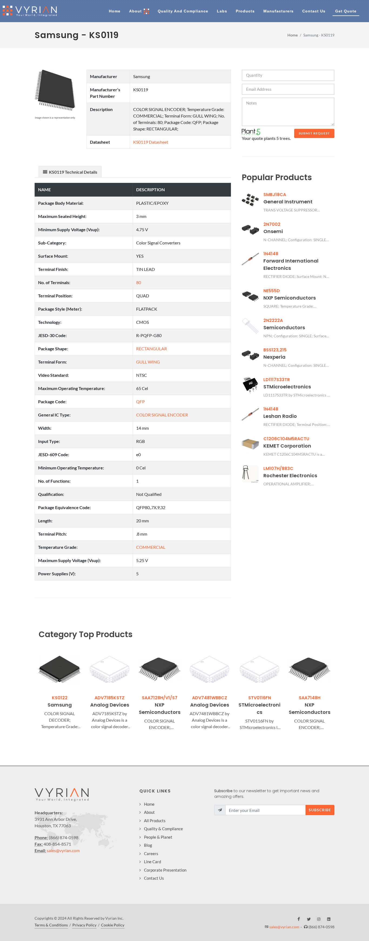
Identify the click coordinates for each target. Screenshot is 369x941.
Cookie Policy (112, 925)
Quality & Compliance (163, 828)
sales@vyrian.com (63, 850)
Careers (151, 853)
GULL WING (148, 361)
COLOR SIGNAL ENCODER (162, 414)
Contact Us (154, 878)
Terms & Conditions (51, 925)
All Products (155, 820)
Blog (148, 845)
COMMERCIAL (150, 547)
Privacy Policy (84, 925)
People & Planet (158, 837)
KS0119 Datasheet (150, 141)
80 (138, 282)
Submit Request (314, 133)
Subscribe (320, 810)
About (149, 812)
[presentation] (34, 689)
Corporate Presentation (165, 870)
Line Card (152, 861)
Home (292, 35)
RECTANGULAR (151, 348)
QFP (140, 401)
